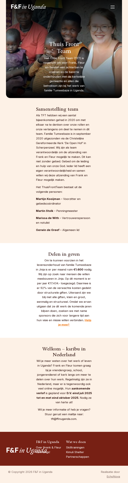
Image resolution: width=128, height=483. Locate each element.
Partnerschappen (77, 456)
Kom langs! (43, 452)
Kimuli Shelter (75, 452)
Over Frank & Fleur (48, 447)
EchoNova (113, 476)
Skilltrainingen (75, 447)
